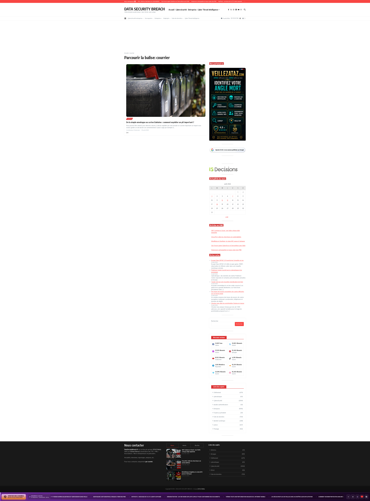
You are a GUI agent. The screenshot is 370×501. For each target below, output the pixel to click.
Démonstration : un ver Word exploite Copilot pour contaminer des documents (143, 496)
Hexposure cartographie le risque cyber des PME (59, 496)
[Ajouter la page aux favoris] (357, 496)
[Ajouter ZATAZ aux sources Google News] (366, 496)
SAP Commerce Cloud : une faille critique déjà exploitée (327, 496)
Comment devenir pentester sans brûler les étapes (286, 496)
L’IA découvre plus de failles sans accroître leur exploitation (242, 496)
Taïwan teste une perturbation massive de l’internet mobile (196, 496)
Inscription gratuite (185, 265)
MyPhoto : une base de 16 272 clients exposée (96, 496)
